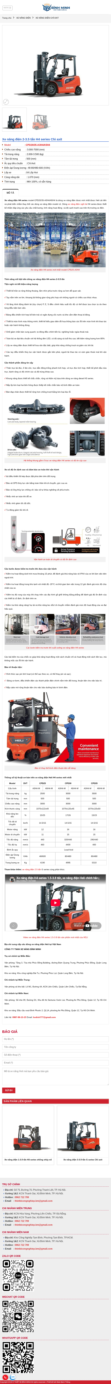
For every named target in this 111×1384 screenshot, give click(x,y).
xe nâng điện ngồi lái (77, 204)
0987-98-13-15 (19, 1017)
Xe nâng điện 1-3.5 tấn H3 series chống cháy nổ (28, 1159)
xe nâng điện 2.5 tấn (31, 869)
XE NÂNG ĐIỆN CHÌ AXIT (47, 18)
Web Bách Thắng (63, 1382)
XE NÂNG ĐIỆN (23, 18)
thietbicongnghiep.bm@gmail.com (33, 1201)
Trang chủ (6, 18)
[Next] (103, 65)
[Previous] (8, 65)
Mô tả (10, 193)
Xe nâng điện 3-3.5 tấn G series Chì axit (82, 1159)
